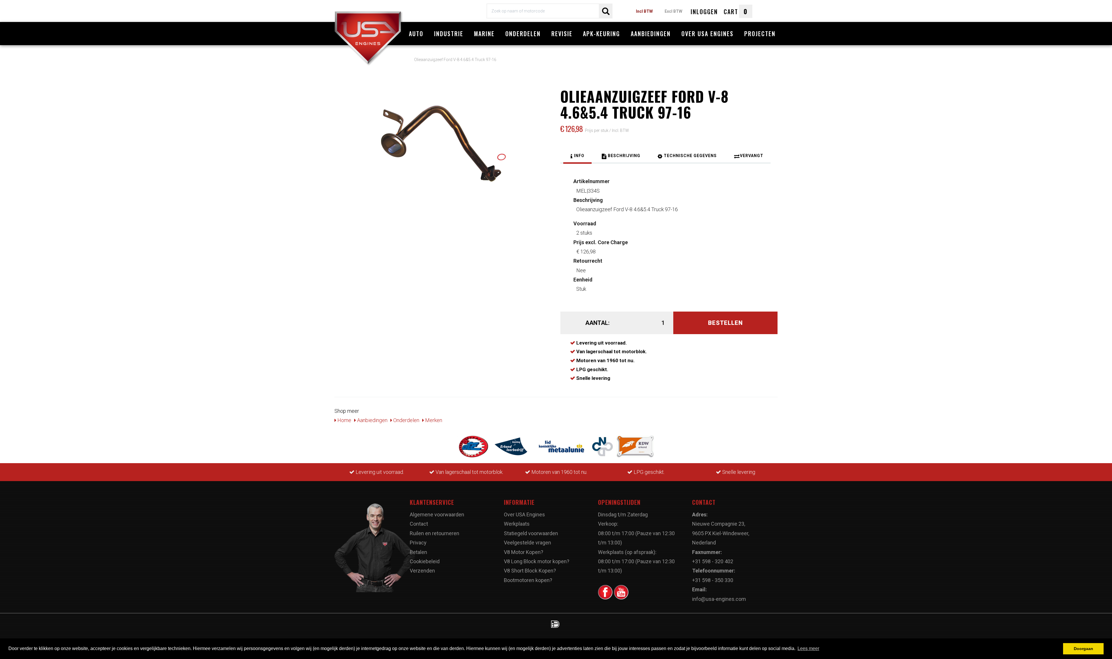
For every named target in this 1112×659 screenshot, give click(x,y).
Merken (433, 420)
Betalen (418, 552)
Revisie (562, 33)
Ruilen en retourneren (434, 533)
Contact (419, 524)
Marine (484, 33)
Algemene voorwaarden (437, 514)
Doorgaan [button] (1083, 648)
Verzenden (422, 571)
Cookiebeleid (425, 561)
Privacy (418, 543)
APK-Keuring (601, 33)
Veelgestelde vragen (527, 543)
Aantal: (597, 322)
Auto (416, 33)
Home (343, 420)
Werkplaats (517, 524)
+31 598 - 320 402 (712, 561)
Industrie (448, 33)
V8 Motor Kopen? (523, 552)
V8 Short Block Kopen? (530, 571)
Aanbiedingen (651, 33)
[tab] (577, 156)
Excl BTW (673, 11)
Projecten (760, 33)
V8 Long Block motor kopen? (536, 561)
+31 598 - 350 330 (712, 580)
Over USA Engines (707, 33)
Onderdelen (523, 33)
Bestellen (725, 322)
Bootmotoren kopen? (528, 580)
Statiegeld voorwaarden (531, 533)
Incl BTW (644, 11)
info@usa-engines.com (719, 599)
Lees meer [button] (808, 648)
